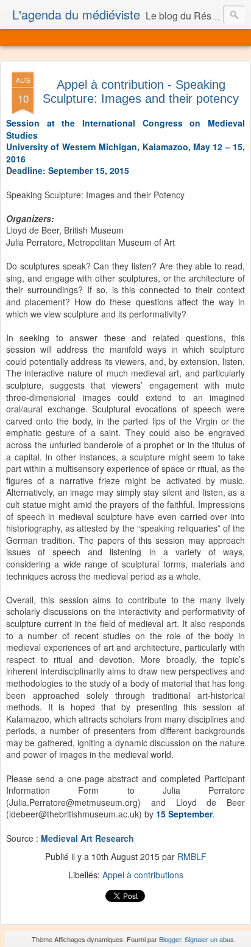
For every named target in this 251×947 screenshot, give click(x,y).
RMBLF (192, 856)
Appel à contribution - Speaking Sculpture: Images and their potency (141, 91)
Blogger (170, 939)
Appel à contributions (142, 875)
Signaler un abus (209, 939)
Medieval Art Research (87, 838)
